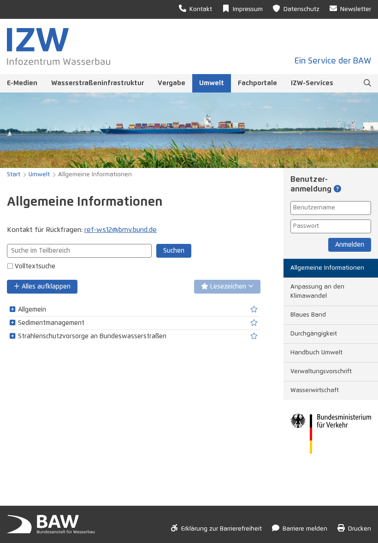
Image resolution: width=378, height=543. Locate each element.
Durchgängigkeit (313, 334)
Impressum (248, 9)
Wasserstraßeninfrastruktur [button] (97, 83)
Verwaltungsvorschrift (321, 372)
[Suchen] (367, 83)
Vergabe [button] (171, 83)
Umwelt (39, 175)
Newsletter (355, 9)
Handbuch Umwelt (316, 353)
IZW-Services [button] (312, 83)
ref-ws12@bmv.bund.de (120, 229)
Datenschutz (301, 9)
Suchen (173, 251)
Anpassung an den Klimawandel (317, 291)
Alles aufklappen (45, 286)
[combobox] (79, 250)
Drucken (359, 529)
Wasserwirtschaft (314, 390)
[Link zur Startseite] (58, 46)
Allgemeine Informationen (327, 268)
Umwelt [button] (211, 83)
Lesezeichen (228, 286)
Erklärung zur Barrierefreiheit (221, 529)
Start (13, 175)
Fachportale (257, 83)
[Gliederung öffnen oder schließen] (12, 309)
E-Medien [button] (22, 83)
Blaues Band (308, 315)
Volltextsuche (35, 266)
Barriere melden (305, 529)
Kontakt (200, 9)
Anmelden (349, 245)
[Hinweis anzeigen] (337, 189)
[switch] (254, 309)
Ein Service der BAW (333, 61)
